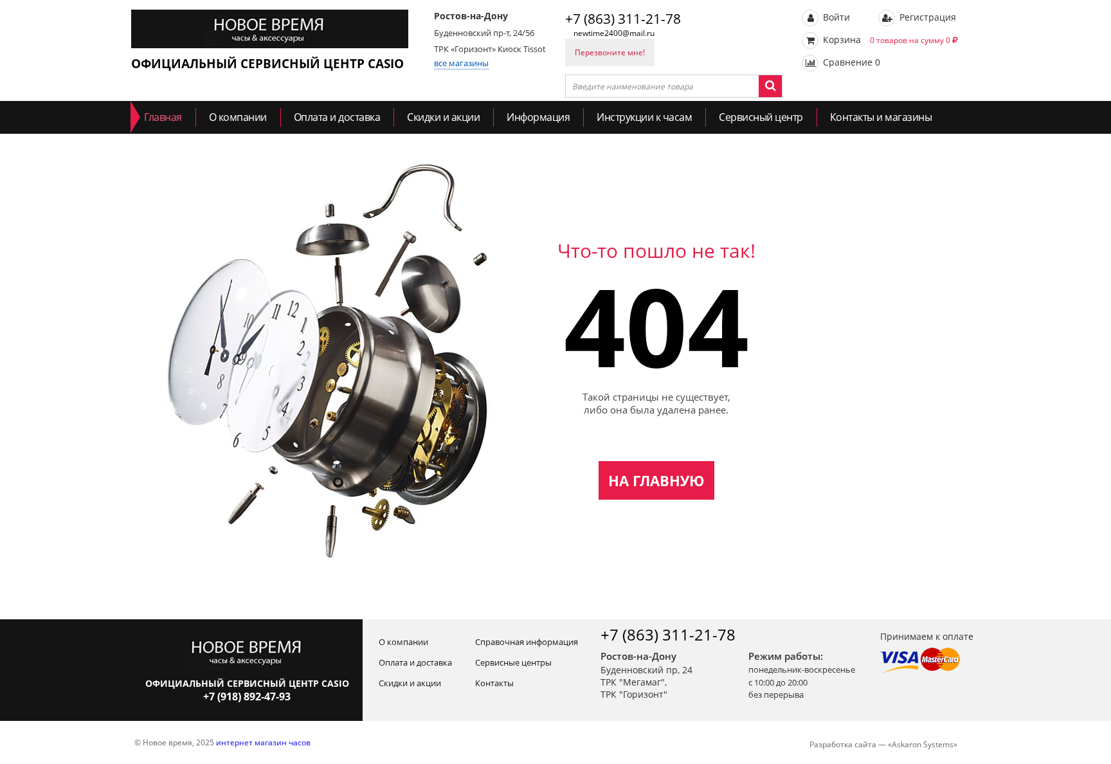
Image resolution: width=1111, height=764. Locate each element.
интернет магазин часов (263, 742)
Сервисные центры (513, 662)
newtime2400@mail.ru (614, 33)
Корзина (885, 39)
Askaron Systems (922, 744)
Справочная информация (526, 642)
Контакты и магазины (881, 117)
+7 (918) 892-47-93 (247, 696)
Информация (538, 117)
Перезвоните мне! (610, 52)
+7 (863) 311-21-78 (623, 19)
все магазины (461, 63)
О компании (238, 117)
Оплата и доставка (337, 117)
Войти (835, 17)
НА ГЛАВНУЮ (656, 480)
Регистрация (926, 17)
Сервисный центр (761, 117)
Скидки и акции (443, 117)
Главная (163, 117)
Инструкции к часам (644, 117)
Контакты (494, 683)
